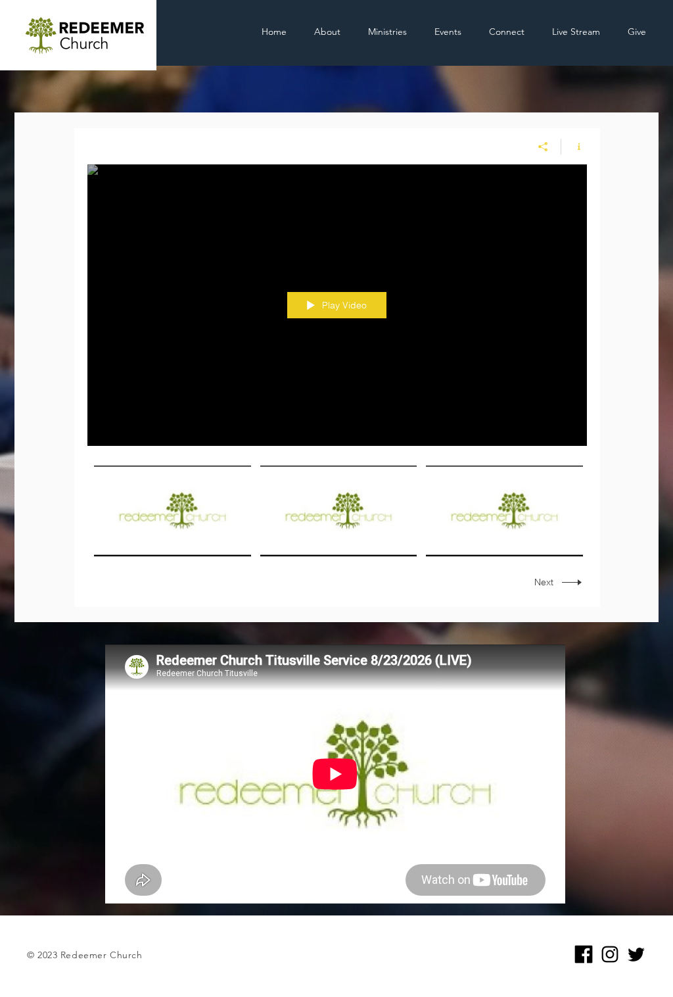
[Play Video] (172, 510)
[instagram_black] (610, 954)
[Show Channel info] (574, 147)
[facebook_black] (583, 954)
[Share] (543, 147)
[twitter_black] (636, 954)
